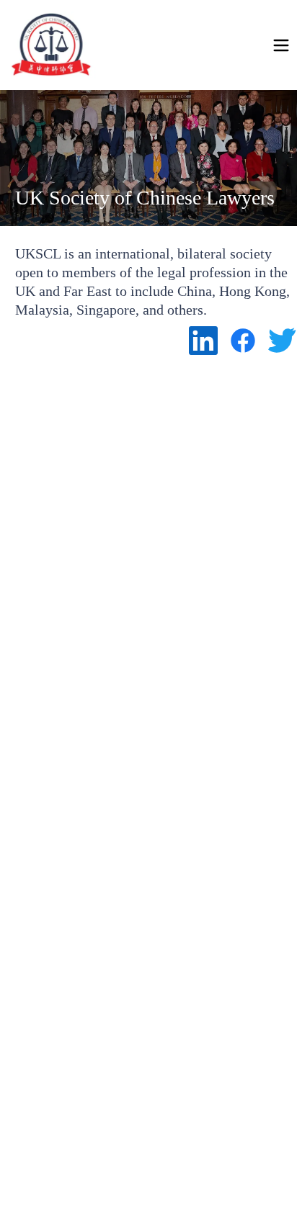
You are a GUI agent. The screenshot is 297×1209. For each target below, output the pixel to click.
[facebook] (243, 340)
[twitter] (282, 340)
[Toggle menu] (281, 45)
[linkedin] (203, 340)
